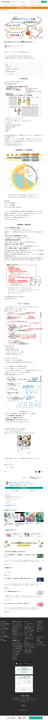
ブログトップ (10, 12)
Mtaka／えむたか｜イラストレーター (18, 482)
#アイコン (7, 467)
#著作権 (11, 467)
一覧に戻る (24, 477)
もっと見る (42, 509)
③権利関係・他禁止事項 (10, 71)
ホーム (5, 12)
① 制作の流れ (8, 66)
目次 (6, 64)
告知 (15, 12)
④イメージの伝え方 (10, 73)
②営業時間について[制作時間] (12, 69)
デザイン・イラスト (20, 12)
